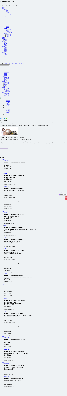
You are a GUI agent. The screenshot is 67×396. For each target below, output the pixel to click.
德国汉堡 (5, 285)
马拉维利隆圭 (6, 363)
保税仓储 (5, 79)
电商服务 (3, 41)
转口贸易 (7, 30)
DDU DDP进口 (8, 14)
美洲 (3, 159)
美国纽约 (5, 173)
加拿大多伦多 (6, 186)
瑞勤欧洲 (5, 16)
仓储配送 (7, 12)
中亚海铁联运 (8, 31)
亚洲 (3, 211)
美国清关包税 (17, 63)
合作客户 (5, 55)
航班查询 (5, 50)
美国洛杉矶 (6, 160)
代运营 (5, 44)
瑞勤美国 (5, 9)
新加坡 (5, 212)
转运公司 (7, 11)
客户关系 (3, 52)
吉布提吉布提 (6, 376)
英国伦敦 (5, 311)
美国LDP (3, 37)
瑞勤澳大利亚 (4, 81)
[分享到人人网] (5, 118)
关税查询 (5, 48)
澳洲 (3, 336)
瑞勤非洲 (5, 33)
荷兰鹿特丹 (6, 298)
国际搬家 (5, 40)
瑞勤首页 (3, 7)
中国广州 (5, 225)
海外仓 (5, 45)
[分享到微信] (6, 118)
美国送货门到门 (23, 63)
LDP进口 (7, 15)
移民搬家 (3, 38)
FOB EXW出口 (8, 13)
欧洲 (3, 284)
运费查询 (5, 47)
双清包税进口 (8, 25)
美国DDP (10, 63)
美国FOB (6, 63)
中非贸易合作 (8, 36)
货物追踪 (5, 51)
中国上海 (5, 248)
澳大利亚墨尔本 (7, 337)
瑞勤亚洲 (5, 28)
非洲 (3, 362)
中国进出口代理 (9, 32)
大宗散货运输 (8, 34)
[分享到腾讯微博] (4, 118)
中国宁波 (5, 237)
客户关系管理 (6, 53)
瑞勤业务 (3, 8)
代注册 (5, 43)
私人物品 (5, 39)
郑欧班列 (5, 80)
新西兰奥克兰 (6, 349)
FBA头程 (7, 10)
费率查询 (3, 46)
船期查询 (5, 49)
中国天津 (5, 273)
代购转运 (7, 27)
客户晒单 (5, 54)
